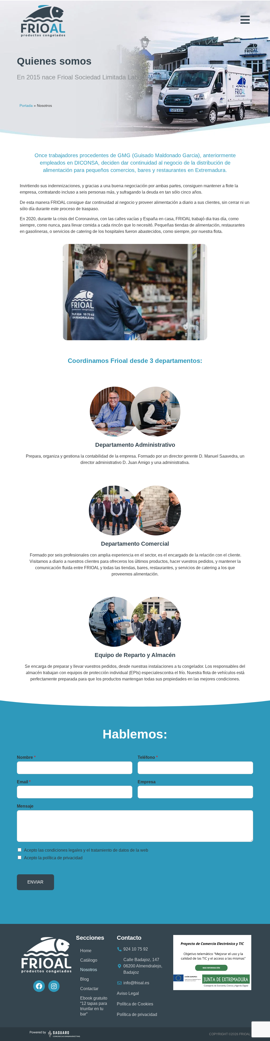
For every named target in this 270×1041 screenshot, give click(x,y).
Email (24, 782)
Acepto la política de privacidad (53, 858)
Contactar (89, 988)
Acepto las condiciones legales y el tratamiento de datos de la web (86, 850)
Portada (26, 106)
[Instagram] (54, 986)
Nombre (26, 757)
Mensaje (25, 806)
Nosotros (88, 969)
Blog (84, 979)
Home (85, 950)
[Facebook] (39, 986)
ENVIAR (35, 882)
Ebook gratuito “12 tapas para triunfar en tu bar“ (93, 1006)
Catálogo (88, 960)
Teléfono (148, 757)
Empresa (147, 782)
